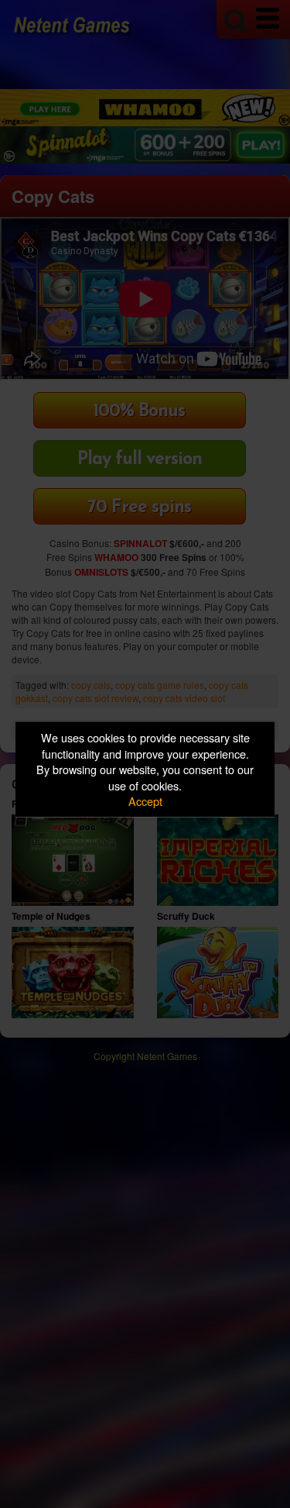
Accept (145, 801)
